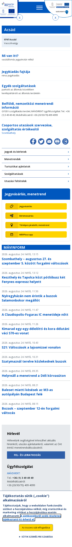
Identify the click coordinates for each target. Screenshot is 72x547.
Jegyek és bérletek (15, 151)
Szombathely (9, 132)
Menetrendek (12, 159)
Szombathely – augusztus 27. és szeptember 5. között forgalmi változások (35, 261)
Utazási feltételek (15, 181)
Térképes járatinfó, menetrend (34, 225)
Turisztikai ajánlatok (17, 166)
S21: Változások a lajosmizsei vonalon (31, 347)
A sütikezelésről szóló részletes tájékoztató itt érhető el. (32, 517)
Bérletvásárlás (26, 215)
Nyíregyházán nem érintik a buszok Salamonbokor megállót (29, 298)
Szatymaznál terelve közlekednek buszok (34, 361)
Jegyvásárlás (25, 206)
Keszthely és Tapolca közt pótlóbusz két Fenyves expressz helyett (33, 279)
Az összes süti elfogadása (36, 527)
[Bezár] (20, 17)
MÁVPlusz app (26, 234)
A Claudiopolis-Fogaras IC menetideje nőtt (35, 314)
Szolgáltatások (13, 173)
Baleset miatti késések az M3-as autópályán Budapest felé (27, 392)
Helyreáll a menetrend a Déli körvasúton (34, 375)
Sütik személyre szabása (37, 536)
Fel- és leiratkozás (27, 455)
